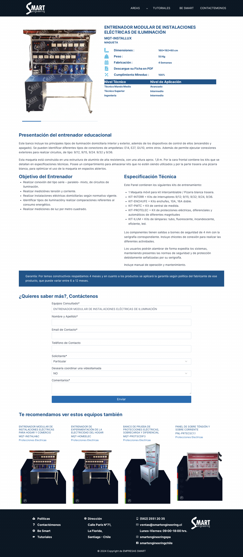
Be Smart (43, 531)
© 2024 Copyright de (110, 551)
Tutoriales (44, 537)
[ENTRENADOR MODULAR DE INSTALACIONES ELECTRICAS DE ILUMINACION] (60, 71)
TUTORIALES (161, 8)
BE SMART (187, 8)
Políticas (43, 518)
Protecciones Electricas (32, 440)
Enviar (121, 399)
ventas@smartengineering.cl (161, 524)
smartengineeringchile (156, 543)
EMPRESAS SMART (134, 551)
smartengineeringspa (155, 537)
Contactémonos (49, 524)
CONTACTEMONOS (212, 8)
